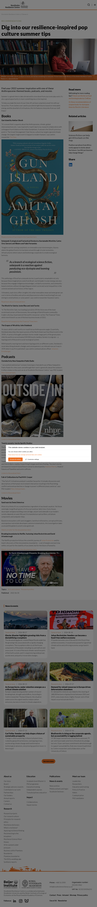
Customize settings (33, 459)
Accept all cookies (15, 459)
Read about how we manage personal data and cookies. (25, 454)
